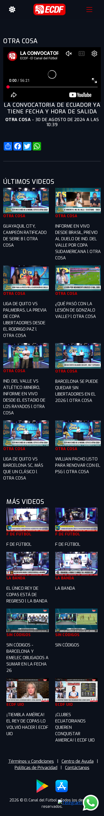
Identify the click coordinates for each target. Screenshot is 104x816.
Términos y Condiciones (31, 761)
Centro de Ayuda (78, 761)
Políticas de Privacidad (36, 767)
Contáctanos (77, 767)
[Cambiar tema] (12, 10)
